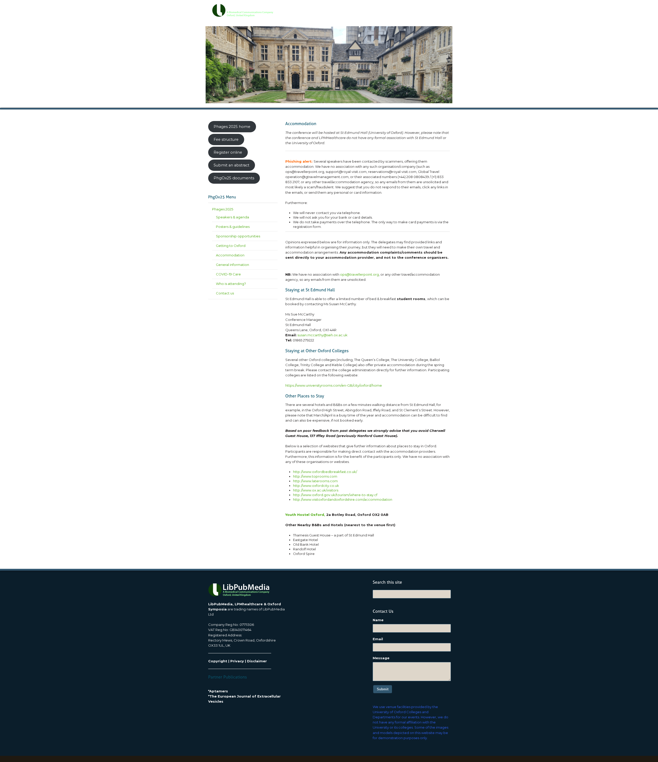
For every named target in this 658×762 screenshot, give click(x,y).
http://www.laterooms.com (315, 481)
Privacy (237, 661)
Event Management (380, 8)
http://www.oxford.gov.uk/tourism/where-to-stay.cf (335, 495)
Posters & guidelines (233, 227)
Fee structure (226, 139)
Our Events (350, 8)
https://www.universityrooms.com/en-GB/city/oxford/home (333, 385)
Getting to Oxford (230, 246)
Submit (382, 689)
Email (378, 639)
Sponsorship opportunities (238, 236)
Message (381, 658)
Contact (436, 8)
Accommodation (230, 255)
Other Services (412, 8)
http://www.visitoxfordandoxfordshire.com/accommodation (342, 499)
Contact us (225, 293)
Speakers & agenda (232, 217)
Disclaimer (257, 661)
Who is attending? (231, 284)
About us (327, 8)
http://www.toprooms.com (315, 476)
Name (378, 620)
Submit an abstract (231, 165)
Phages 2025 (222, 209)
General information (232, 265)
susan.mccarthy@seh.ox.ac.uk (322, 335)
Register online (228, 152)
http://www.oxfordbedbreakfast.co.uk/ (325, 472)
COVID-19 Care (228, 274)
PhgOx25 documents (234, 178)
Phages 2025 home (232, 126)
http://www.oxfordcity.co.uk (316, 486)
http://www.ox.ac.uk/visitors (315, 490)
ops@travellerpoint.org (359, 274)
